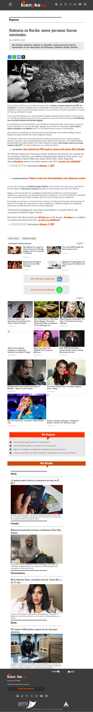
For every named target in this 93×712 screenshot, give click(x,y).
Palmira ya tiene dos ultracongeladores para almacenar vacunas (57, 178)
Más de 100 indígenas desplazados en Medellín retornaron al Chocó (39, 449)
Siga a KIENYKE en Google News (43, 279)
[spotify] (56, 5)
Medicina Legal (29, 238)
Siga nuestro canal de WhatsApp (43, 290)
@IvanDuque (18, 162)
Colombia (15, 524)
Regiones (14, 20)
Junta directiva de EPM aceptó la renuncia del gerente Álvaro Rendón (54, 149)
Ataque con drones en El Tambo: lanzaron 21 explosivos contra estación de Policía (45, 453)
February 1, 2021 (46, 166)
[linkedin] (75, 5)
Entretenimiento (18, 573)
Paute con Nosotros (26, 689)
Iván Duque (13, 238)
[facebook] (85, 5)
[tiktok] (61, 5)
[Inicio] (34, 4)
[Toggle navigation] (10, 4)
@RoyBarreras (43, 217)
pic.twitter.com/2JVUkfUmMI (69, 162)
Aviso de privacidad (13, 681)
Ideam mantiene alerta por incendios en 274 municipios (35, 446)
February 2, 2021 (46, 224)
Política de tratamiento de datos (18, 684)
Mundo (14, 474)
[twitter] (70, 5)
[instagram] (65, 5)
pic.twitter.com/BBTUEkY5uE (48, 220)
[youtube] (80, 5)
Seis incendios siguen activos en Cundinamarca (32, 442)
